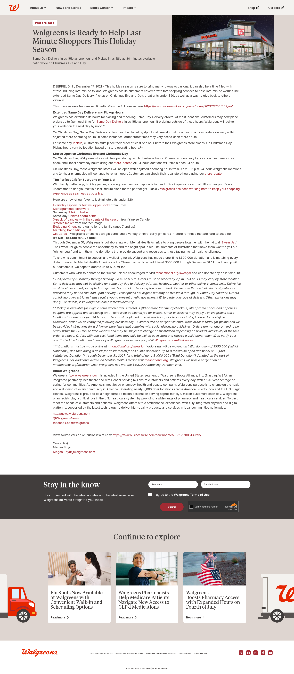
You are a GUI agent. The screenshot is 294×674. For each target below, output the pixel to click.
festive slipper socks (96, 205)
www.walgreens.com (84, 375)
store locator (123, 163)
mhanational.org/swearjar (173, 273)
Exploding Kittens (65, 226)
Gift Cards (60, 233)
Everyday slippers (65, 205)
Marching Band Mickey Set (72, 230)
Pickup (77, 143)
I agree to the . (182, 494)
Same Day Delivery (110, 121)
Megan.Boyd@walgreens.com (74, 452)
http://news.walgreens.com (71, 413)
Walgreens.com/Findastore (174, 340)
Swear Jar (228, 242)
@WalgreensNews (66, 418)
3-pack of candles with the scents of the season (86, 219)
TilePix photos (78, 212)
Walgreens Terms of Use (192, 494)
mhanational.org (156, 360)
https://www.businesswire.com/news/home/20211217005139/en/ (188, 106)
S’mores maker (63, 223)
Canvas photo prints (82, 216)
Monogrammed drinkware (71, 209)
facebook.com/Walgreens (71, 423)
